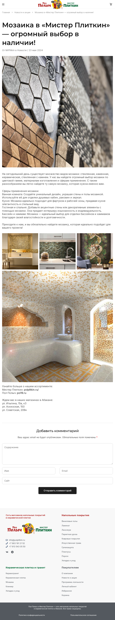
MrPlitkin (10, 50)
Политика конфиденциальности (32, 615)
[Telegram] (12, 552)
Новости (22, 50)
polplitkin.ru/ (31, 389)
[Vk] (7, 552)
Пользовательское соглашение (83, 615)
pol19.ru (21, 392)
